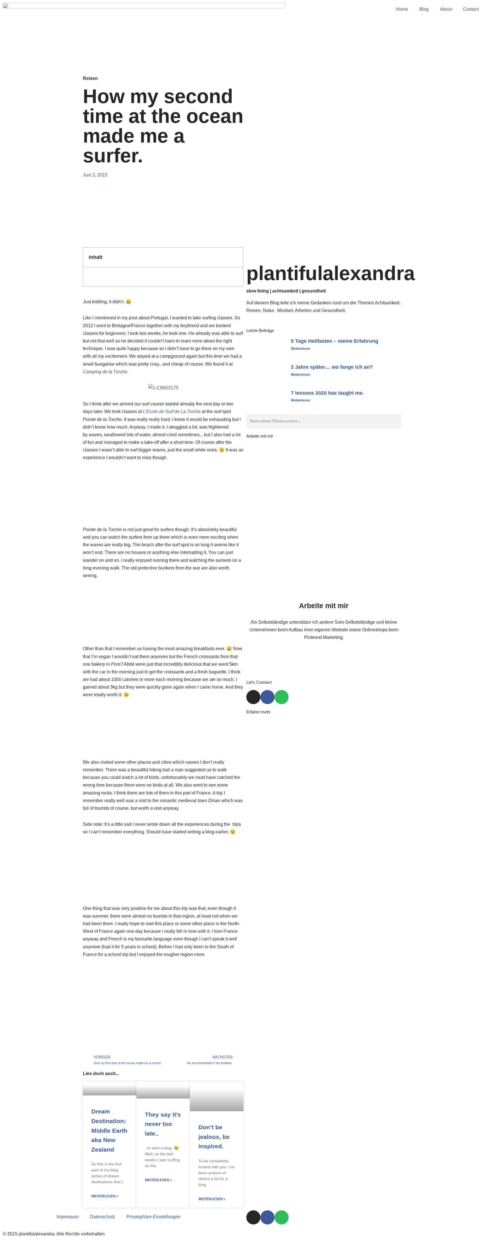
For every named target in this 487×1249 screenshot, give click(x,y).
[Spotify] (282, 697)
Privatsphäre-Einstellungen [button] (153, 1216)
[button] (236, 257)
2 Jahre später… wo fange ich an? (332, 367)
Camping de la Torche (105, 371)
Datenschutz (102, 1216)
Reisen (90, 78)
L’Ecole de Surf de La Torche (172, 411)
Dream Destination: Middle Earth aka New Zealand (109, 1130)
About (446, 9)
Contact (471, 9)
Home (402, 9)
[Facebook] (267, 697)
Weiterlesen (300, 349)
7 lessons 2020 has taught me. (327, 393)
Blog (424, 9)
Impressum (68, 1216)
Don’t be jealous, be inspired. (214, 1136)
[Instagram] (253, 697)
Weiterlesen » (104, 1196)
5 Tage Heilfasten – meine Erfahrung (334, 341)
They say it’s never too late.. (163, 1124)
